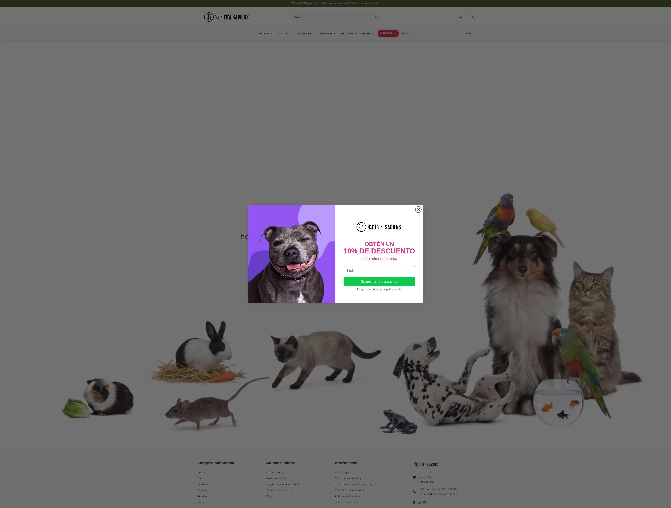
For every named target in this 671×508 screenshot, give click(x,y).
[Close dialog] (418, 209)
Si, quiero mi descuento (379, 281)
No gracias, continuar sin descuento (379, 289)
